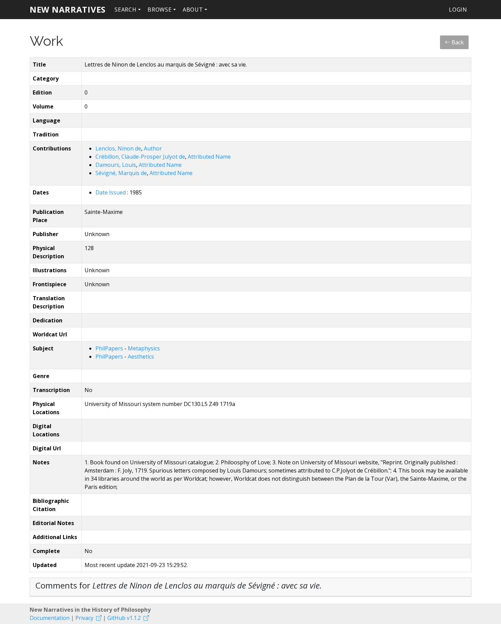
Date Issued (111, 192)
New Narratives (68, 9)
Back (457, 42)
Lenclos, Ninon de (118, 148)
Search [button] (126, 9)
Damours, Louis (115, 165)
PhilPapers (109, 348)
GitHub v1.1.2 (124, 618)
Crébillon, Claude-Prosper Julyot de (140, 156)
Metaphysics (144, 348)
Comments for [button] (178, 585)
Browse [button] (160, 9)
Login (458, 9)
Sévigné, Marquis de (121, 173)
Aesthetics (141, 356)
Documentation (50, 618)
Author (153, 148)
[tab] (250, 587)
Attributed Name (209, 156)
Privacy (84, 618)
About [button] (193, 9)
